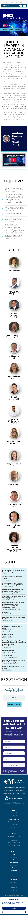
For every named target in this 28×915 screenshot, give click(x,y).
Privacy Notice (14, 893)
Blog (14, 859)
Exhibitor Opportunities (14, 842)
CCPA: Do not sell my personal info (14, 895)
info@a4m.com (14, 882)
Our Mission (14, 815)
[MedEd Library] (7, 2)
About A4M (14, 813)
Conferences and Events (14, 836)
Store (14, 854)
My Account (14, 857)
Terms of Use (14, 887)
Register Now (14, 704)
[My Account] (21, 2)
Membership (14, 851)
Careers (14, 867)
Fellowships (14, 824)
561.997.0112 (14, 879)
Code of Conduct (14, 890)
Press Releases (14, 862)
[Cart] (16, 2)
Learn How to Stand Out (14, 845)
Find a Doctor (14, 870)
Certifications (14, 827)
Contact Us (14, 877)
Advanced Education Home (14, 822)
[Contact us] (11, 2)
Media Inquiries (14, 865)
